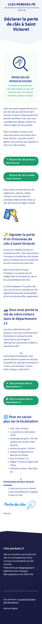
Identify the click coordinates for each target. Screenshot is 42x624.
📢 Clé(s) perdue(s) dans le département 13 (19, 385)
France (24, 570)
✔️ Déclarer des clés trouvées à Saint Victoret (20, 177)
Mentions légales (11, 608)
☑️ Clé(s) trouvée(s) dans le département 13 (19, 401)
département (25, 567)
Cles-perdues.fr (21, 4)
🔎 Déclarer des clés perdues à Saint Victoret (20, 161)
